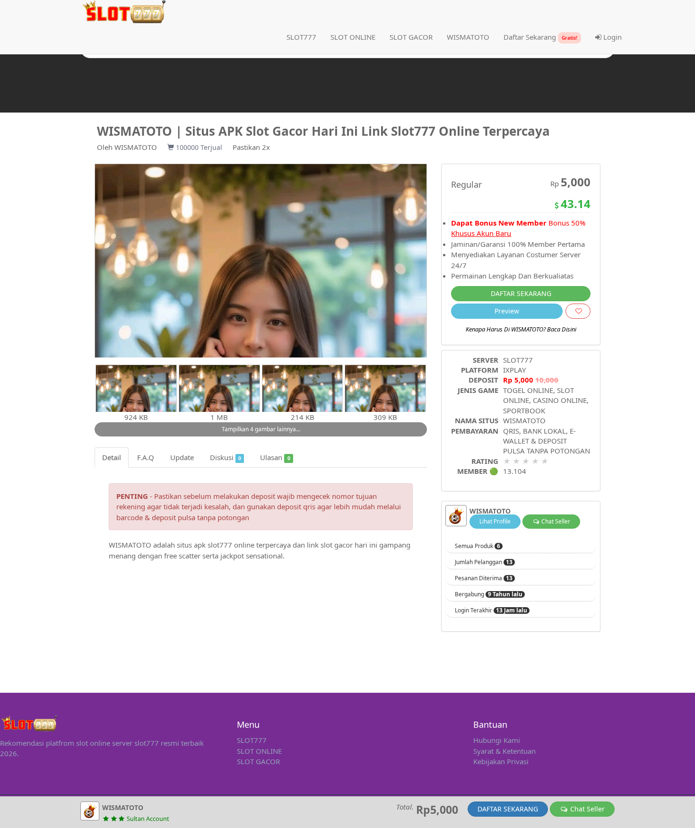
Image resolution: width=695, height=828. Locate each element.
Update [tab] (182, 457)
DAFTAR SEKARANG (521, 293)
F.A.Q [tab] (145, 457)
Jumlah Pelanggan (484, 562)
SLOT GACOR (258, 761)
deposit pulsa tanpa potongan (200, 517)
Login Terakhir (491, 610)
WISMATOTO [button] (468, 37)
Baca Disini (561, 329)
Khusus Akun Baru (481, 233)
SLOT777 (301, 37)
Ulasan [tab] (275, 457)
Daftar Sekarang (540, 37)
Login (611, 37)
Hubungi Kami (496, 740)
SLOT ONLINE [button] (352, 37)
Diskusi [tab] (225, 457)
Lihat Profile (495, 521)
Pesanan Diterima (484, 578)
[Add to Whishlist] (578, 311)
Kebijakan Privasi (501, 761)
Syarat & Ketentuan (504, 751)
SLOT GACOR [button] (411, 37)
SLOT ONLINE (259, 751)
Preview (507, 310)
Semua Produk (477, 546)
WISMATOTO (135, 147)
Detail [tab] (111, 457)
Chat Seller (555, 521)
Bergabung (488, 594)
